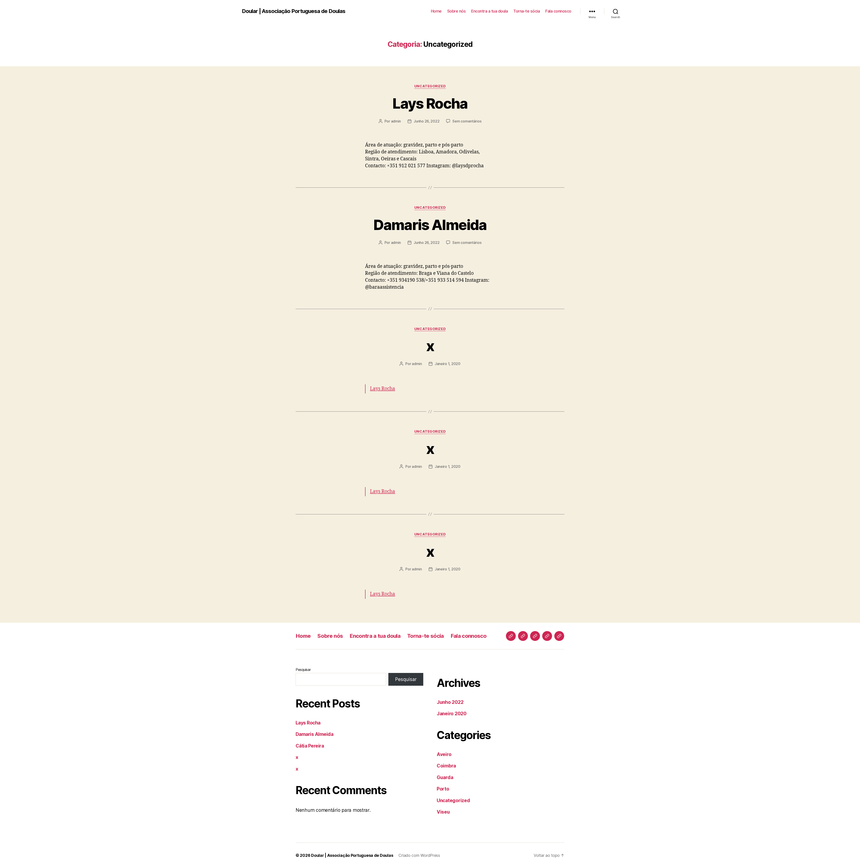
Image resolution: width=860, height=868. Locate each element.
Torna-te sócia (526, 11)
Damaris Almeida (429, 224)
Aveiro (444, 754)
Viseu (443, 812)
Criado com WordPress (419, 855)
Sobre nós (456, 11)
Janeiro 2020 (452, 713)
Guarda (445, 777)
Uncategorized (430, 86)
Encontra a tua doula (489, 11)
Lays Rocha (429, 103)
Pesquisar (303, 669)
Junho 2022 (450, 702)
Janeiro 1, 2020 (447, 363)
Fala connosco (558, 11)
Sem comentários (466, 121)
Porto (443, 789)
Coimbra (446, 766)
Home (436, 11)
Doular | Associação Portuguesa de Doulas (293, 11)
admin (396, 121)
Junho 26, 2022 (426, 121)
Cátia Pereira (310, 746)
